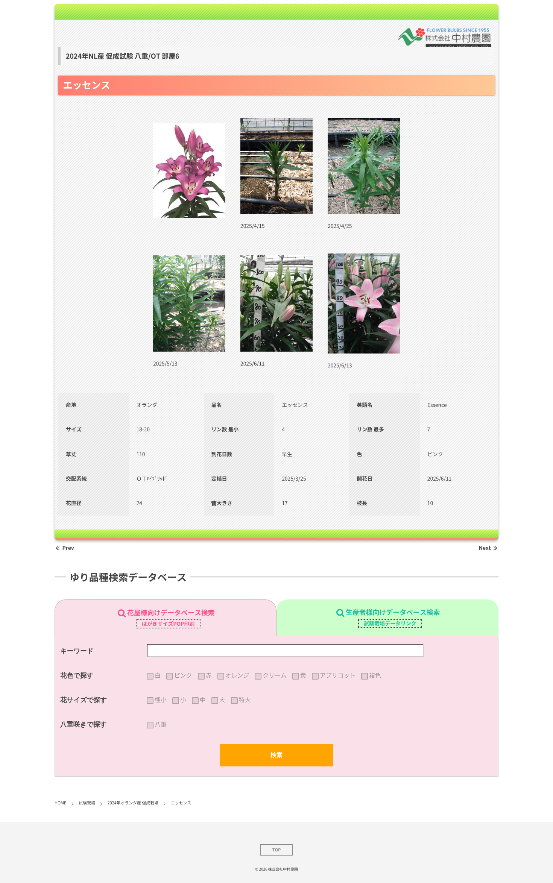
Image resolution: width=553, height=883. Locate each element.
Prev (68, 548)
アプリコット (338, 675)
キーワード (77, 651)
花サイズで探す (83, 700)
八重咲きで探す (83, 724)
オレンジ (237, 675)
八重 (161, 724)
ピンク (183, 675)
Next (485, 548)
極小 (161, 699)
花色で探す (76, 675)
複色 (375, 675)
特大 (245, 699)
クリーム (275, 675)
